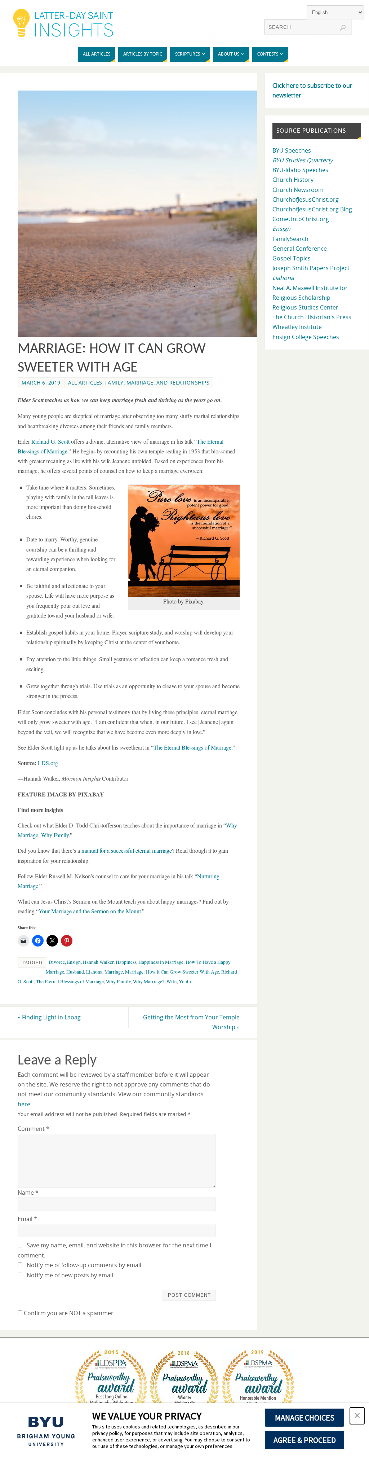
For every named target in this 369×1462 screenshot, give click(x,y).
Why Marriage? (148, 981)
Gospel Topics (291, 258)
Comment (33, 1129)
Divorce (57, 962)
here (24, 1104)
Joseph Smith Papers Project (311, 268)
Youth (185, 981)
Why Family (118, 981)
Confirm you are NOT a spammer (68, 1313)
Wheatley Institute (297, 327)
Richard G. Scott (51, 441)
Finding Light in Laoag (49, 1017)
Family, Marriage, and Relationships (157, 382)
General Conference (299, 249)
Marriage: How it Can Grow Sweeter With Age (172, 972)
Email (27, 1219)
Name (28, 1193)
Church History (293, 180)
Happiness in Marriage (160, 962)
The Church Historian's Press (311, 317)
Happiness (126, 962)
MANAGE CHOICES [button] (304, 1418)
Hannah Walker (98, 962)
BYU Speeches (291, 150)
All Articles (85, 382)
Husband (75, 972)
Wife (171, 981)
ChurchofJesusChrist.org (305, 199)
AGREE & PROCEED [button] (305, 1440)
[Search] (342, 27)
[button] (357, 1416)
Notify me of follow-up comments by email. (85, 1265)
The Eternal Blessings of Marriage (70, 981)
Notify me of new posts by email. (71, 1275)
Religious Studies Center (305, 307)
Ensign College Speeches (305, 337)
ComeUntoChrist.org (300, 219)
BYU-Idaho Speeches (300, 170)
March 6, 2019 (41, 382)
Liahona (94, 972)
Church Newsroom (298, 190)
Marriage (114, 972)
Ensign (74, 962)
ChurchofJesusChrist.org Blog (312, 209)
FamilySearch (290, 239)
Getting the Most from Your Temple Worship (191, 1022)
